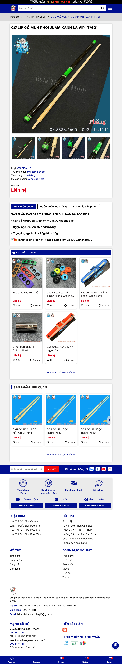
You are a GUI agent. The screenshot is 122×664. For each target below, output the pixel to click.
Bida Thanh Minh (94, 505)
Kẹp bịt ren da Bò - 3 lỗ (25, 292)
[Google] (110, 469)
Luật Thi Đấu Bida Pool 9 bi (25, 529)
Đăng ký (14, 564)
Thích (18, 305)
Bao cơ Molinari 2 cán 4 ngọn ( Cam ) (60, 348)
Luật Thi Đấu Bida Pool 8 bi (25, 525)
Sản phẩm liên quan (30, 387)
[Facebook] (97, 469)
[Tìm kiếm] (102, 8)
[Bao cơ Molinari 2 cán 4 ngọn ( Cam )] (61, 327)
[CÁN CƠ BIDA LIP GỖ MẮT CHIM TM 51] (27, 410)
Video (65, 568)
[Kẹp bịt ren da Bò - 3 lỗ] (27, 273)
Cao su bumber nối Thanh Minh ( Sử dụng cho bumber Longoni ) (59, 294)
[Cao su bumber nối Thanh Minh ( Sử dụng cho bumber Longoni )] (61, 273)
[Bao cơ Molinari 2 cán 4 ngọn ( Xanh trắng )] (95, 273)
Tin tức (66, 577)
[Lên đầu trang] (116, 637)
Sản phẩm (68, 564)
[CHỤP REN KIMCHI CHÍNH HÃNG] (27, 327)
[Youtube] (103, 469)
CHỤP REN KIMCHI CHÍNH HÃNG (23, 348)
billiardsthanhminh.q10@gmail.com (36, 614)
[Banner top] (61, 1)
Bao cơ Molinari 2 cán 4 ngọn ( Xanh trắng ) (94, 294)
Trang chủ (68, 555)
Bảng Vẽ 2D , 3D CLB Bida (77, 529)
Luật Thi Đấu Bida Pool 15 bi (26, 534)
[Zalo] (91, 469)
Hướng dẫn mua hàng (74, 542)
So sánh (37, 305)
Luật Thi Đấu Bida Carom (24, 521)
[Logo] (13, 8)
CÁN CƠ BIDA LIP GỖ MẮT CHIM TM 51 (24, 431)
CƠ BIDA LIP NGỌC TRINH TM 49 (91, 431)
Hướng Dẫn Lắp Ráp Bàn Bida (79, 534)
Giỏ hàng (15, 568)
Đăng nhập (16, 560)
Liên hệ (66, 572)
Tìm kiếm (15, 555)
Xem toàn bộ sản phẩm (60, 372)
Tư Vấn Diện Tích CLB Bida (77, 525)
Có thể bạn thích (26, 252)
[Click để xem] (61, 84)
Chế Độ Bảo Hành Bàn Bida (77, 538)
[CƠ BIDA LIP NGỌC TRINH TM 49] (95, 410)
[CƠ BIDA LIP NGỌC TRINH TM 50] (61, 410)
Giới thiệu (67, 521)
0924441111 (29, 609)
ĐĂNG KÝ (51, 469)
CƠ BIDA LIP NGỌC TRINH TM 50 (57, 431)
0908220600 (27, 505)
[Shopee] (64, 629)
